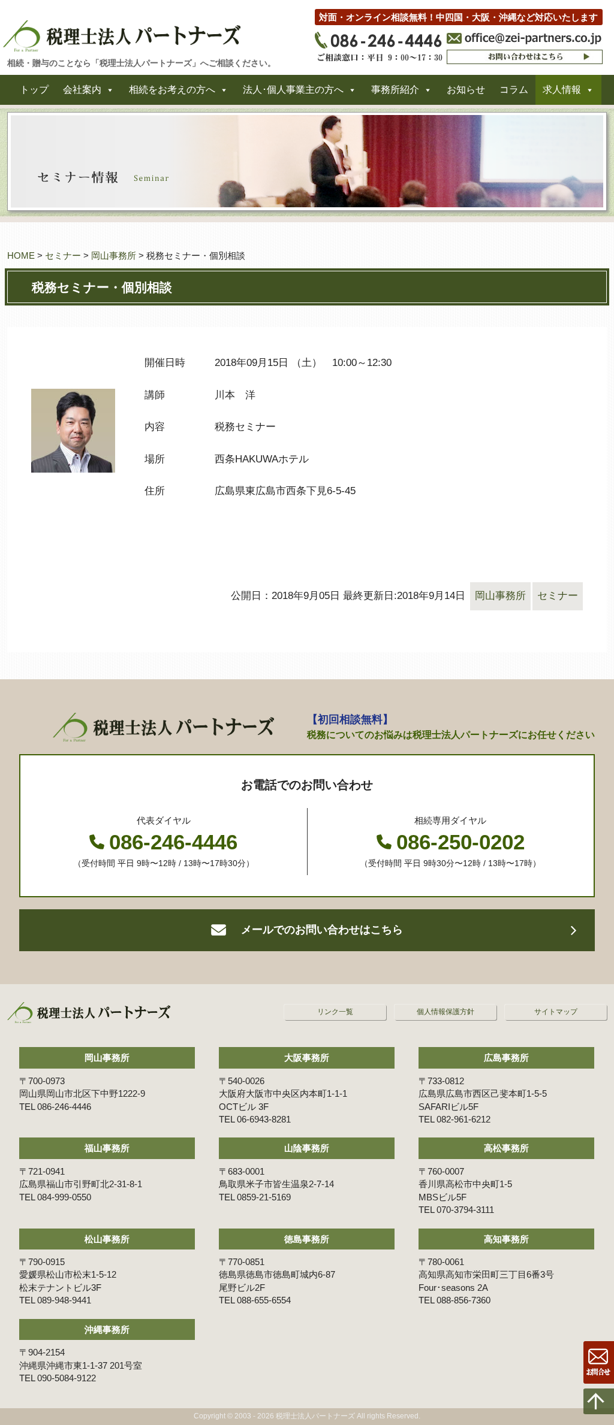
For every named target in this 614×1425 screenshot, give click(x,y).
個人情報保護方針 (445, 1012)
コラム (513, 89)
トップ (34, 89)
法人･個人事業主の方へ (293, 89)
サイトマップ (555, 1012)
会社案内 (82, 89)
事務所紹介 (395, 89)
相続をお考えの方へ (172, 89)
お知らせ (466, 89)
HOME (21, 255)
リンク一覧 (335, 1012)
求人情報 (562, 89)
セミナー (63, 255)
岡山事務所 (113, 255)
